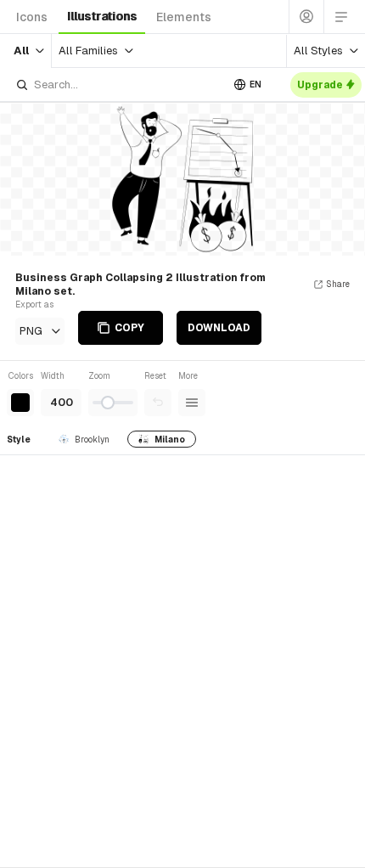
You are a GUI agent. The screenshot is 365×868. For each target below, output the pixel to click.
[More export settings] (191, 402)
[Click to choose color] (20, 402)
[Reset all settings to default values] (157, 402)
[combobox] (118, 84)
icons (32, 17)
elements (183, 17)
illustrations (102, 16)
